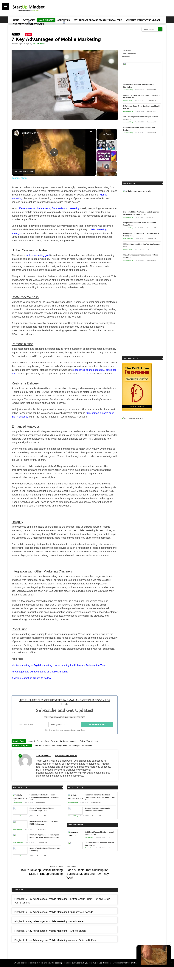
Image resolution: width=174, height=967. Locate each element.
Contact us (63, 20)
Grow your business (59, 741)
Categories (29, 20)
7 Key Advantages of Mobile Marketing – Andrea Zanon (56, 930)
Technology (74, 745)
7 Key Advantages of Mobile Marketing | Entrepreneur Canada (59, 912)
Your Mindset (46, 20)
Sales (82, 741)
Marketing (56, 745)
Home (16, 20)
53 (109, 848)
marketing (74, 741)
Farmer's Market (30, 132)
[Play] (106, 145)
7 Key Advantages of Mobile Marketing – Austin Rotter (55, 921)
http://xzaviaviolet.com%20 (66, 756)
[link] (16, 133)
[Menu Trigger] (5, 6)
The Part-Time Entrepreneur (28, 24)
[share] (90, 131)
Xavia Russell (39, 43)
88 (109, 837)
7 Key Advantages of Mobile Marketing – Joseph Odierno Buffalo (61, 940)
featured (31, 741)
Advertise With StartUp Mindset (142, 20)
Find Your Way (42, 741)
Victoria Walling (18, 802)
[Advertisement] (112, 8)
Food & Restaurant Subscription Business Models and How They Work (87, 873)
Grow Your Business (41, 745)
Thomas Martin (89, 837)
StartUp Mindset (18, 842)
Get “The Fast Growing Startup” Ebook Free (98, 20)
